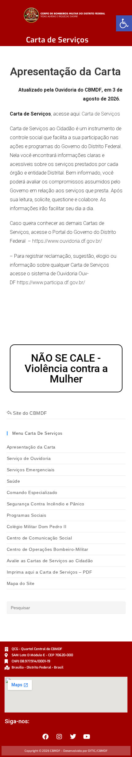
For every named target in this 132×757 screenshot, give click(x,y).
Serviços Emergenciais (31, 469)
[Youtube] (87, 737)
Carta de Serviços (101, 114)
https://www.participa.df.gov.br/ (51, 282)
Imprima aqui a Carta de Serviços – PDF (49, 572)
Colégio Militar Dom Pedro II (37, 526)
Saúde (13, 481)
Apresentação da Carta (31, 447)
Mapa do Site (21, 583)
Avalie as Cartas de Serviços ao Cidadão (50, 560)
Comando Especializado (32, 492)
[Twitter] (73, 737)
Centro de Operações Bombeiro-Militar (48, 549)
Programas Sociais (26, 515)
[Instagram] (59, 737)
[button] (124, 23)
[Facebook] (45, 737)
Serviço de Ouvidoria (29, 458)
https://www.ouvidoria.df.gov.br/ (67, 241)
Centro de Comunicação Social (39, 537)
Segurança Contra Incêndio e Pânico (45, 503)
